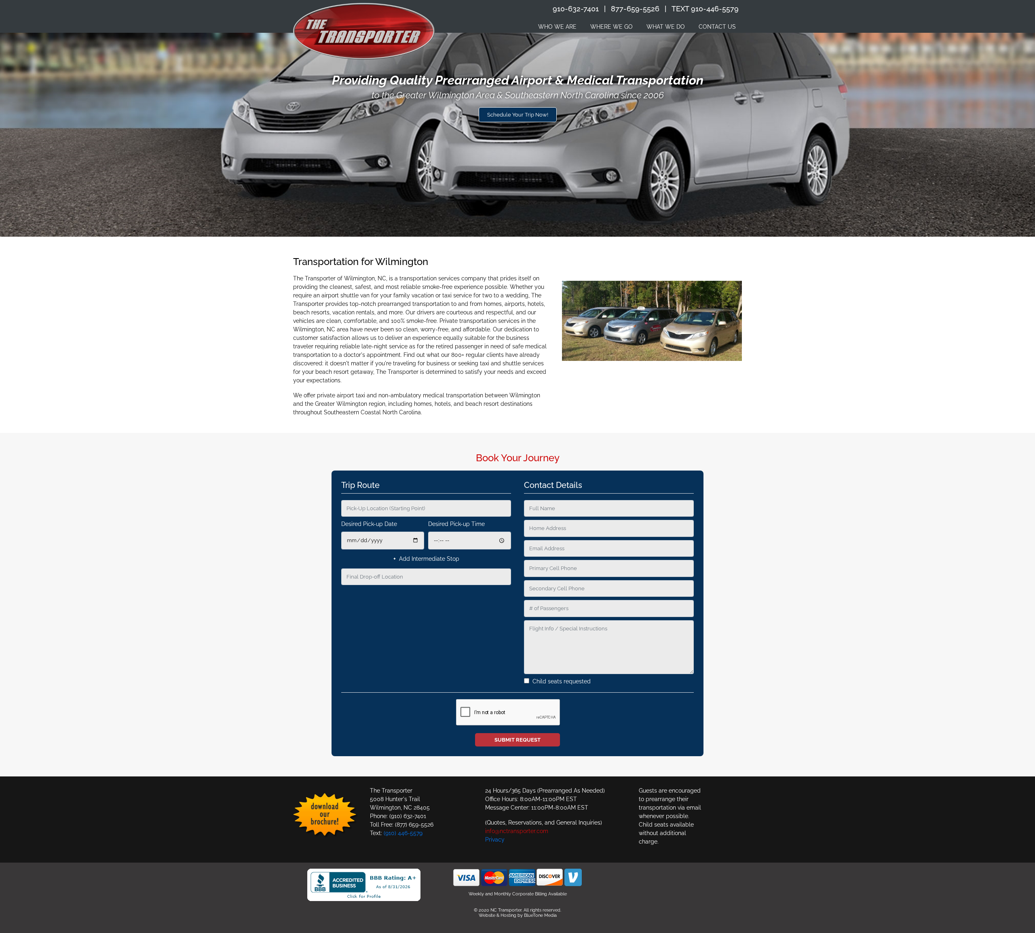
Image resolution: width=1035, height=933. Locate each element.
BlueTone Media (540, 915)
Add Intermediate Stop (426, 559)
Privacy (495, 839)
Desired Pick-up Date (369, 524)
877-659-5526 (635, 8)
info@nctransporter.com (516, 831)
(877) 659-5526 (414, 824)
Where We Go (611, 26)
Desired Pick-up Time (456, 524)
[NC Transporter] (364, 31)
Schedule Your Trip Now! (517, 115)
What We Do (665, 26)
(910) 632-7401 (407, 816)
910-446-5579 (715, 8)
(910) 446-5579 (403, 833)
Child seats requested (560, 681)
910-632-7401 (576, 8)
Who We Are (557, 26)
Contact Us (717, 26)
